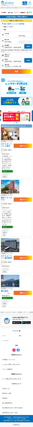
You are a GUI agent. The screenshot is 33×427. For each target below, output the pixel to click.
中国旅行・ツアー (22, 312)
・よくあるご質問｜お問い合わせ (10, 364)
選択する (23, 146)
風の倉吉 (4, 291)
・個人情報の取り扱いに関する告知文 (12, 408)
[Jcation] (7, 3)
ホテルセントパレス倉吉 (6, 145)
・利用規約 (4, 398)
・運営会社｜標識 (6, 393)
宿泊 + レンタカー (8, 27)
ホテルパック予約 (11, 312)
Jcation (2, 312)
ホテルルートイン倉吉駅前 (6, 257)
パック (4, 335)
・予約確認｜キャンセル (8, 359)
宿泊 (5, 29)
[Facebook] (18, 350)
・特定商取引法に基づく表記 (9, 412)
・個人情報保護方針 (6, 403)
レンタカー (5, 340)
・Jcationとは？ (5, 388)
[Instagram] (14, 350)
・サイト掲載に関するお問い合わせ (11, 379)
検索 (16, 71)
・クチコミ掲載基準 (6, 369)
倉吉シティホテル (6, 199)
